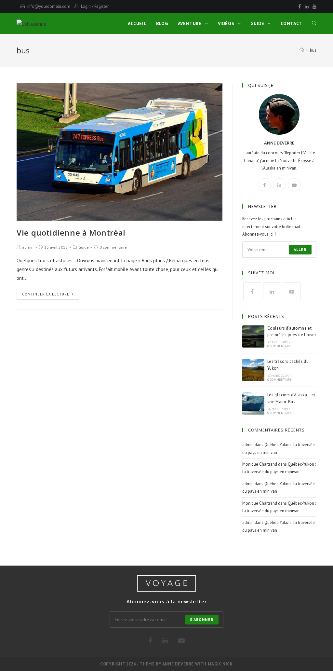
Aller (300, 249)
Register (101, 6)
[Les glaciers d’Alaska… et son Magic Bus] (253, 403)
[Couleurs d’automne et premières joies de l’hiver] (253, 336)
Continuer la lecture (45, 294)
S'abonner (202, 619)
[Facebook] (299, 6)
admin (27, 247)
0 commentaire (113, 247)
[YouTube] (313, 6)
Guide (83, 247)
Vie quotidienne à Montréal (71, 232)
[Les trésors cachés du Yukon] (253, 370)
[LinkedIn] (307, 6)
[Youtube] (294, 184)
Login (86, 6)
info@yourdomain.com (48, 6)
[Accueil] (302, 50)
